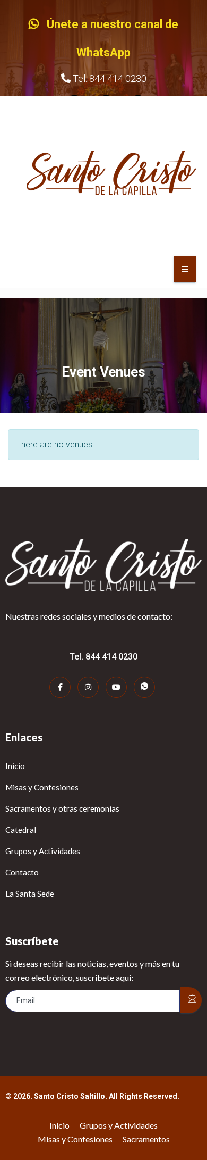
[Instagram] (88, 687)
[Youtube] (116, 687)
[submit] (191, 1000)
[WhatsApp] (144, 687)
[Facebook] (60, 687)
